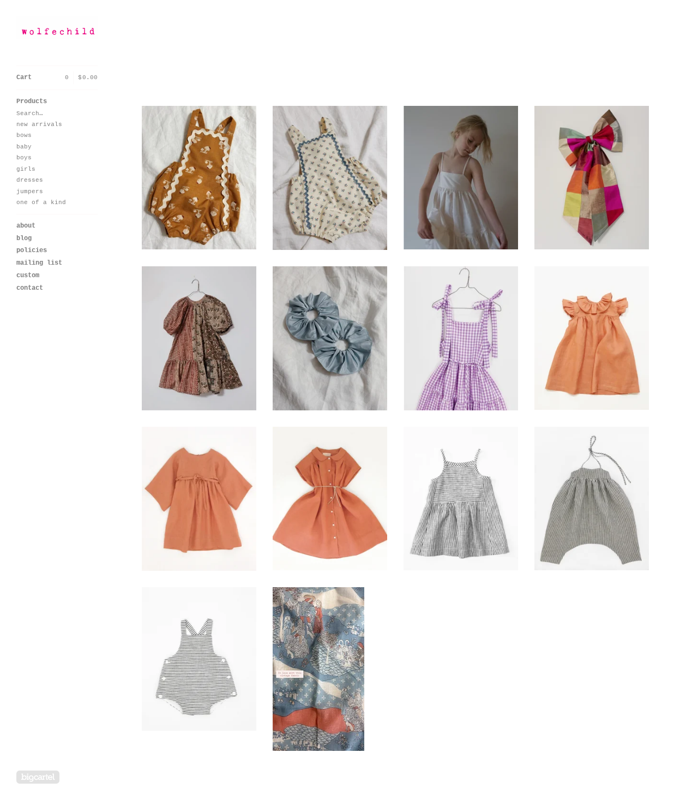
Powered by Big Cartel (37, 777)
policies (31, 250)
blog (24, 238)
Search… (29, 113)
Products (31, 101)
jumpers (29, 191)
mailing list (39, 263)
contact (29, 288)
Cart (57, 77)
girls (25, 169)
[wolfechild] (57, 27)
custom (27, 275)
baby (24, 147)
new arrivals (39, 124)
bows (24, 135)
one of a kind (41, 202)
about (25, 226)
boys (24, 157)
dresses (29, 180)
